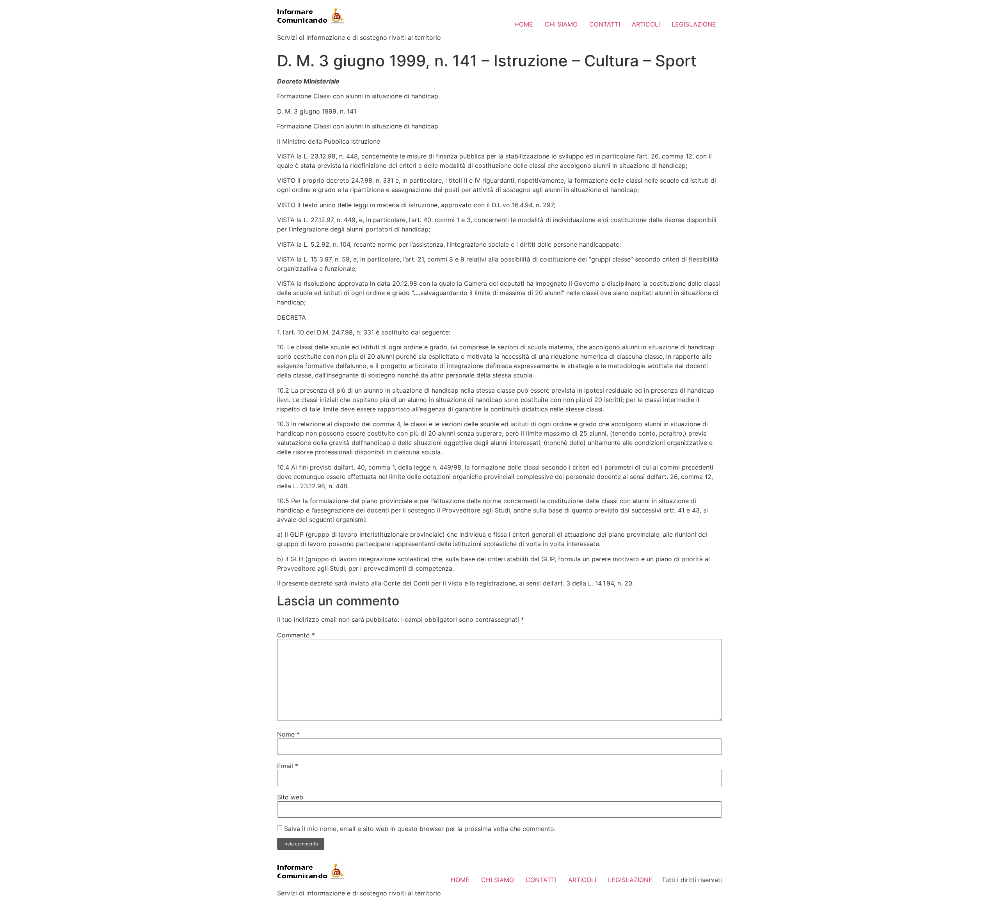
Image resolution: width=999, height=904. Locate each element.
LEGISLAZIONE (694, 24)
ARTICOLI (646, 24)
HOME (523, 24)
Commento (296, 635)
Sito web (290, 797)
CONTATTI (604, 24)
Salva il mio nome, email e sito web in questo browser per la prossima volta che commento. (420, 829)
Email (287, 766)
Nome (288, 734)
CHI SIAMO (561, 24)
